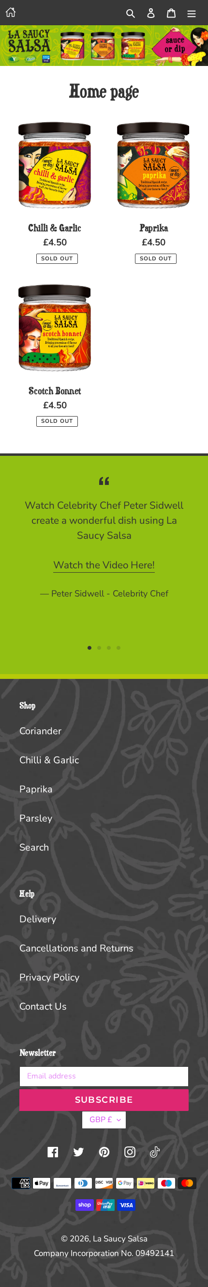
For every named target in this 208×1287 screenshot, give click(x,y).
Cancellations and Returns (76, 948)
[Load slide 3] (109, 648)
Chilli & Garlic (49, 760)
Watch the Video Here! (104, 565)
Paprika (36, 789)
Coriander (40, 731)
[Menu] (191, 12)
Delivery (37, 919)
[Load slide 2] (99, 648)
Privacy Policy (49, 977)
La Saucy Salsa (120, 1238)
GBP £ (100, 1119)
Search (34, 847)
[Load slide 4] (118, 648)
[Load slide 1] (89, 648)
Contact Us (43, 1006)
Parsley (35, 818)
